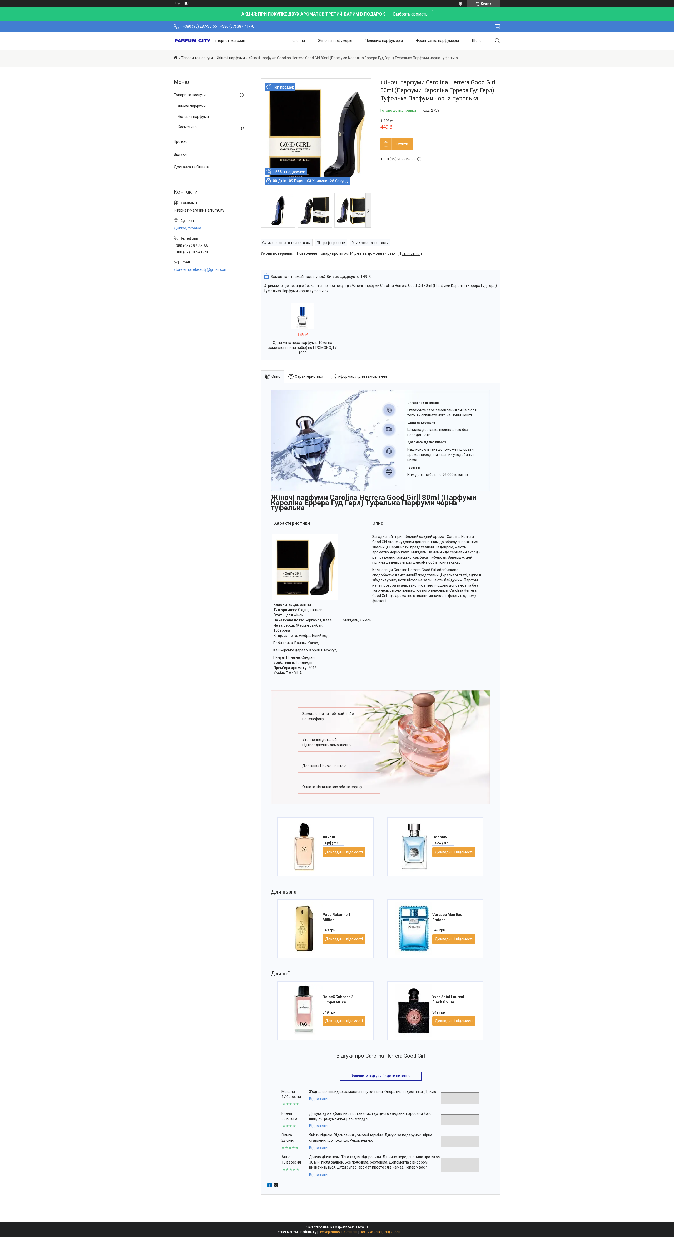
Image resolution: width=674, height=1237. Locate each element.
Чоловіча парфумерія (384, 40)
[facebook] (269, 1185)
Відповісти (318, 1099)
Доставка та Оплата (191, 167)
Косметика (187, 127)
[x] (276, 1185)
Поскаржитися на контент (338, 1232)
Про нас (180, 141)
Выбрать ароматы (411, 14)
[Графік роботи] (497, 26)
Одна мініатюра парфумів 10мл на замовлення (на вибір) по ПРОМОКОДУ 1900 (302, 348)
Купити (402, 144)
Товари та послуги (197, 58)
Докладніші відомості (344, 852)
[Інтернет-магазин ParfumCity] (192, 41)
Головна (298, 40)
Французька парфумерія (437, 40)
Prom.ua (362, 1227)
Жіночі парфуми (231, 58)
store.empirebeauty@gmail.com (200, 269)
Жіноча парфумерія (335, 40)
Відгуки (180, 154)
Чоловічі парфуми (193, 117)
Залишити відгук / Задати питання (380, 1076)
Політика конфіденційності (380, 1232)
